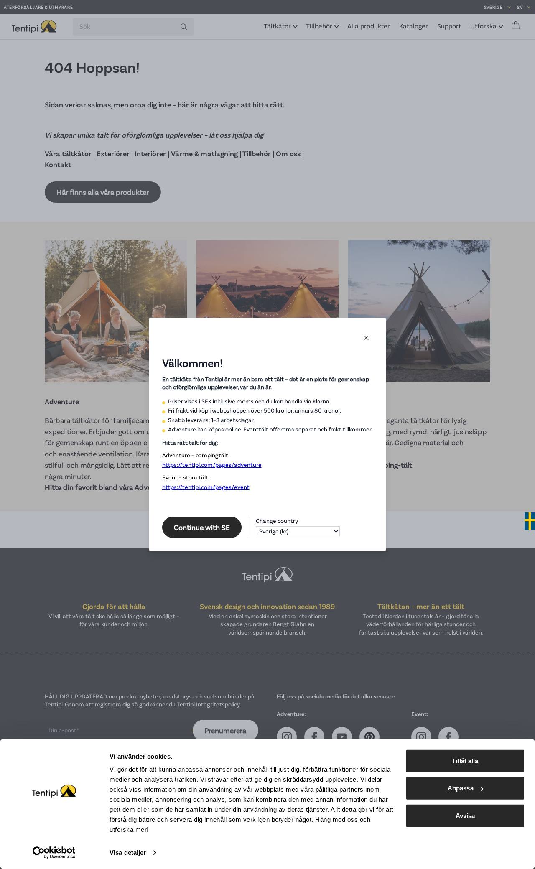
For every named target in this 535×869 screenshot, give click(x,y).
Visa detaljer (128, 852)
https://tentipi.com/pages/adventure (212, 464)
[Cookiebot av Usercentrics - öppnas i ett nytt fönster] (54, 852)
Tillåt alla (465, 761)
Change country (277, 520)
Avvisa (465, 815)
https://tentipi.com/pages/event (206, 486)
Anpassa (461, 788)
